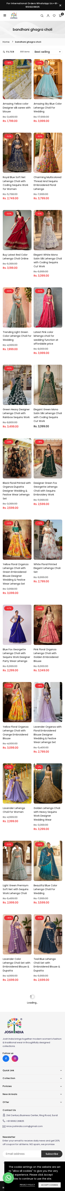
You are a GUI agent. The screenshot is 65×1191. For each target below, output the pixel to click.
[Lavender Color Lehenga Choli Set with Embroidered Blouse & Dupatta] (17, 934)
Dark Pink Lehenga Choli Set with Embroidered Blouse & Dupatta (17, 1040)
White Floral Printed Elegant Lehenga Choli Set (47, 568)
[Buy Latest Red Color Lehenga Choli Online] (17, 230)
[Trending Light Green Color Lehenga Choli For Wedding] (17, 307)
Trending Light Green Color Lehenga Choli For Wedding (17, 336)
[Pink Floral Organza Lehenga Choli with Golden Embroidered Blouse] (48, 625)
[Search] (42, 15)
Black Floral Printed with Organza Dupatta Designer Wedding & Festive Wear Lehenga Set (17, 490)
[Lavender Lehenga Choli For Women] (17, 783)
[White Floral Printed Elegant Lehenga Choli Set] (48, 540)
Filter (10, 51)
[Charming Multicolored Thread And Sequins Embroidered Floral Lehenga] (48, 153)
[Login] (48, 15)
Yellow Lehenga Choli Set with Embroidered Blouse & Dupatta (46, 1040)
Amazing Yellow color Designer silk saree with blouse (17, 107)
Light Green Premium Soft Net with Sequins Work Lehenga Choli (15, 889)
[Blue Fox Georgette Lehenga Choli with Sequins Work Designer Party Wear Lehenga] (17, 625)
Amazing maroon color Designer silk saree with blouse (48, 1113)
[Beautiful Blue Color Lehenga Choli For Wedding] (48, 861)
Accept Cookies (49, 1185)
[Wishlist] (54, 15)
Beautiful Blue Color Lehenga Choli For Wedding (45, 889)
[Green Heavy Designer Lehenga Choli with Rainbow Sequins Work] (17, 385)
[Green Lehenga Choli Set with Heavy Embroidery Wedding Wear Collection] (17, 1085)
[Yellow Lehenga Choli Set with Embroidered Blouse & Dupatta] (48, 1012)
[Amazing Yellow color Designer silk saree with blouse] (17, 79)
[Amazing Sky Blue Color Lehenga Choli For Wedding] (48, 79)
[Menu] (5, 15)
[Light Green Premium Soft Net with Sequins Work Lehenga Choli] (17, 861)
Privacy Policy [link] (27, 1184)
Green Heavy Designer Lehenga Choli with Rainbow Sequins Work (16, 413)
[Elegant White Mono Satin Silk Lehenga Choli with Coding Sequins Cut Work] (48, 230)
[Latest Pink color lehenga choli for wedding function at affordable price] (48, 307)
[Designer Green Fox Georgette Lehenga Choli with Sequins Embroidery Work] (48, 458)
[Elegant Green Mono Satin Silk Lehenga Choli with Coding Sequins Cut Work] (48, 385)
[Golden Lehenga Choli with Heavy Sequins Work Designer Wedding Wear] (48, 783)
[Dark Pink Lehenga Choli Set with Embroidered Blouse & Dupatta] (17, 1012)
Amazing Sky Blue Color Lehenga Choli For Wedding (48, 107)
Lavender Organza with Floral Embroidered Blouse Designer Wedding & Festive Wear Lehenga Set (48, 734)
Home (6, 42)
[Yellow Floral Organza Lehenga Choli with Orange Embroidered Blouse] (17, 702)
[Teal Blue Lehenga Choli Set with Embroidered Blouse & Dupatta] (48, 934)
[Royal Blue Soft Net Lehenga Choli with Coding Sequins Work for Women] (17, 153)
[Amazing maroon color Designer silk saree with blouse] (48, 1085)
